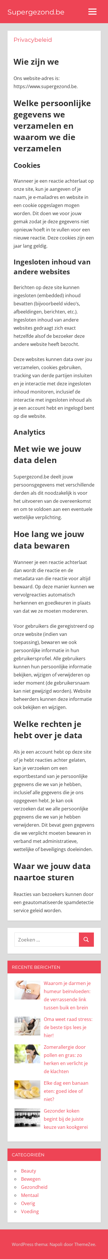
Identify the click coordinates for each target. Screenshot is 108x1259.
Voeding (30, 1211)
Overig (28, 1203)
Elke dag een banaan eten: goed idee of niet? (66, 1091)
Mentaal (30, 1195)
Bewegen (31, 1179)
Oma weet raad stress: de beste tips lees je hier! (68, 1027)
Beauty (28, 1171)
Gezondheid (34, 1187)
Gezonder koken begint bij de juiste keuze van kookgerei (66, 1119)
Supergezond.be (36, 12)
